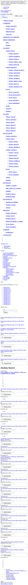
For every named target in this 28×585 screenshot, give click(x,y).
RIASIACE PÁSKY (7, 257)
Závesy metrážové (10, 274)
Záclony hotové (9, 270)
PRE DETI (5, 267)
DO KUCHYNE (7, 262)
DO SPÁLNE (6, 264)
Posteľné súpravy (9, 271)
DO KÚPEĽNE (6, 265)
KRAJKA (5, 256)
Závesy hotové (9, 273)
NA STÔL (5, 261)
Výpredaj (5, 279)
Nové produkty (6, 278)
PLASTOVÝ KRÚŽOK (8, 253)
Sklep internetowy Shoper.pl (7, 583)
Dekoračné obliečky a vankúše (12, 272)
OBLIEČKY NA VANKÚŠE (9, 266)
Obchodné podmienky (11, 579)
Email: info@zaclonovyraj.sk (12, 573)
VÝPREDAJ (6, 259)
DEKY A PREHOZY (8, 254)
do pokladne (3, 14)
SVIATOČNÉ (6, 277)
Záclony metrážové (10, 268)
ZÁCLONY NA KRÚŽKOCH (10, 255)
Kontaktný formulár (10, 577)
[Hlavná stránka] (6, 10)
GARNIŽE (5, 276)
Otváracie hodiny (10, 575)
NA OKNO (5, 260)
